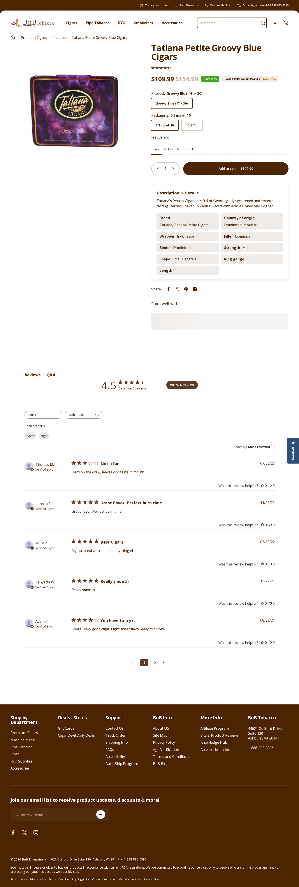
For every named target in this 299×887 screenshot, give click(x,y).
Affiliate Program (215, 728)
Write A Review (182, 385)
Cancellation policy (130, 879)
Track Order (116, 735)
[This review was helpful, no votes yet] (262, 485)
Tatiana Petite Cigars (191, 224)
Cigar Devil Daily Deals (76, 735)
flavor (30, 436)
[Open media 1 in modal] (74, 106)
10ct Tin (192, 125)
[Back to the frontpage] (13, 37)
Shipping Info (117, 742)
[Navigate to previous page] (134, 661)
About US (161, 728)
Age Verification (166, 749)
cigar (44, 436)
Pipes (15, 754)
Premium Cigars (34, 37)
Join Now (269, 79)
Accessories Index (215, 749)
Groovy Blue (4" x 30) (172, 103)
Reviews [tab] (32, 374)
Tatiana (59, 37)
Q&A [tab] (51, 374)
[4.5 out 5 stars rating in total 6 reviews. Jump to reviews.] (161, 67)
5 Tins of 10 (165, 125)
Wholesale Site (220, 5)
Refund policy (19, 879)
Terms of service (59, 879)
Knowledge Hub (214, 742)
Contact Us (115, 728)
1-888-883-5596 (261, 747)
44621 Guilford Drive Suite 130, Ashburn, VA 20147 (83, 859)
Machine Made (23, 740)
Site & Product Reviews (220, 735)
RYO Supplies (21, 761)
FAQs (110, 749)
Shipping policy (80, 879)
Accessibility (115, 756)
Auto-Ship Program (122, 763)
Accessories (20, 768)
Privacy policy (38, 879)
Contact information (104, 879)
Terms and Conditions (171, 756)
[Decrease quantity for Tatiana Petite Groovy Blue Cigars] (157, 169)
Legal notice (151, 879)
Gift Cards (66, 728)
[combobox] (43, 415)
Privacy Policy (164, 742)
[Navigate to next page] (165, 661)
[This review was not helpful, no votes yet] (270, 485)
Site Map (160, 735)
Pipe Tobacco (22, 747)
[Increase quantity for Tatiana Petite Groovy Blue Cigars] (174, 169)
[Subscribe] (100, 814)
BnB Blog (161, 763)
